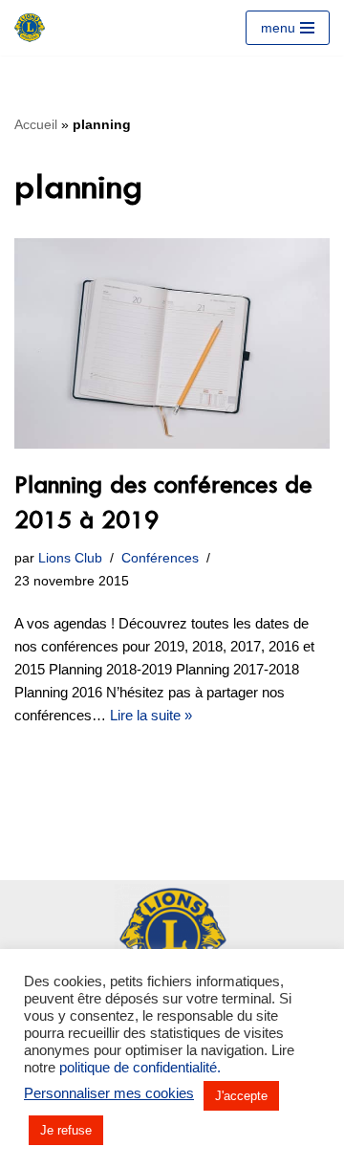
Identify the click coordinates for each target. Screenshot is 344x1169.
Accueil (35, 124)
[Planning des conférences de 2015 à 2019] (172, 343)
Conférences (160, 558)
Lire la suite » (151, 715)
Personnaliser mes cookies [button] (109, 1093)
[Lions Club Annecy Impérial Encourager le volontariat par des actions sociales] (29, 27)
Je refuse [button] (66, 1130)
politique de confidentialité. (140, 1067)
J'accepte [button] (241, 1096)
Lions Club (70, 558)
